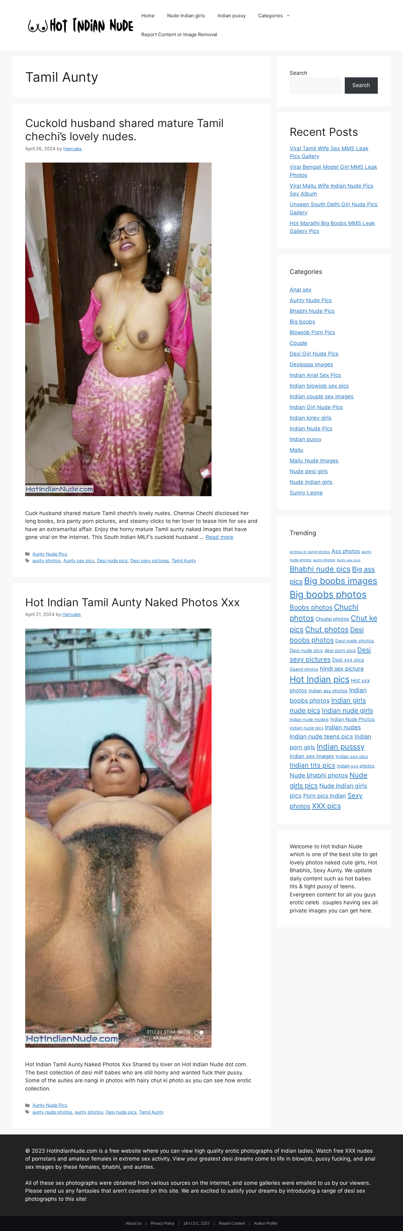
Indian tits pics (312, 765)
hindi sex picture (342, 668)
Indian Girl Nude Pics (316, 407)
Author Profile (265, 1223)
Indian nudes (343, 727)
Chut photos (327, 629)
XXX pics (326, 805)
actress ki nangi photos (310, 552)
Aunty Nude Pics (49, 554)
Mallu (296, 450)
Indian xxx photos (355, 765)
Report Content (232, 1223)
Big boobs (302, 322)
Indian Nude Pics (311, 428)
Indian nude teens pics (321, 736)
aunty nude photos (52, 1112)
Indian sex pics (352, 756)
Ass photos (346, 551)
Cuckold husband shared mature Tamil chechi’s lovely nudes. (124, 129)
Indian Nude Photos (352, 719)
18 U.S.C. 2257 (197, 1223)
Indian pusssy (341, 746)
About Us (133, 1223)
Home (148, 16)
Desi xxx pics (348, 660)
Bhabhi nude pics (320, 569)
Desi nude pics (112, 560)
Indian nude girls (347, 710)
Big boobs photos (328, 594)
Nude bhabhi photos (319, 775)
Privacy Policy (162, 1223)
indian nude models (309, 719)
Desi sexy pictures (149, 560)
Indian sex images (312, 756)
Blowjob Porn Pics (312, 332)
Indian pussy (232, 16)
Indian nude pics (306, 727)
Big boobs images (340, 580)
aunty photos (46, 560)
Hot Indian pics (319, 679)
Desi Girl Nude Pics (314, 354)
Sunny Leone (306, 493)
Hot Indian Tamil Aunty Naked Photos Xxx (132, 602)
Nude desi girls (309, 471)
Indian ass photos (328, 691)
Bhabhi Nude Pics (312, 311)
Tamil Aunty (184, 560)
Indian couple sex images (322, 396)
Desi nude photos (354, 641)
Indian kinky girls (311, 418)
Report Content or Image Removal (179, 34)
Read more (219, 537)
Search (298, 73)
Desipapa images (311, 364)
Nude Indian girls (186, 16)
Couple (298, 343)
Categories (270, 16)
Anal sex (300, 289)
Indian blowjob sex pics (319, 386)
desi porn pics (340, 650)
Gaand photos (304, 669)
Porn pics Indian (324, 795)
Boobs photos (311, 607)
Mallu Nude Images (314, 460)
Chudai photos (332, 619)
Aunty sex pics (78, 560)
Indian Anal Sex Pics (315, 375)
